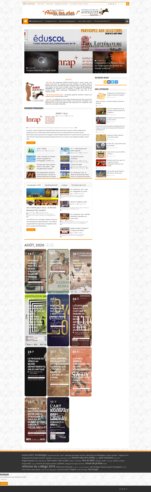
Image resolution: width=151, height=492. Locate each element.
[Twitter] (113, 4)
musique (98, 461)
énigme (73, 469)
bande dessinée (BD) (53, 455)
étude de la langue (82, 469)
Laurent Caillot (31, 212)
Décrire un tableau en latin (78, 202)
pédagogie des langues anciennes (74, 463)
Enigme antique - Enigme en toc (117, 455)
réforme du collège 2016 (38, 466)
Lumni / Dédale (41, 148)
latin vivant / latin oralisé (57, 461)
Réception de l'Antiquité (66, 223)
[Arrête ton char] (75, 11)
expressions (56, 458)
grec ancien (63, 458)
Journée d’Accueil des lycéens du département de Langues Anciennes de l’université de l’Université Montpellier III (110, 128)
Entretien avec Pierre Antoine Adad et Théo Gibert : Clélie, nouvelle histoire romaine (46, 166)
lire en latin (88, 460)
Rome (105, 463)
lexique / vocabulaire (75, 461)
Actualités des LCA (37, 21)
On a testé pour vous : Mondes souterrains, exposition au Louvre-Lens (80, 216)
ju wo (73, 193)
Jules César (117, 458)
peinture (116, 461)
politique (122, 461)
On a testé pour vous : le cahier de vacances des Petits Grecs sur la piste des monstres (80, 174)
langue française (28, 461)
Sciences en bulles (76, 164)
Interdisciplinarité (51, 185)
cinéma (62, 455)
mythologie (109, 461)
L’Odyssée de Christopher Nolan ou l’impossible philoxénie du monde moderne (110, 66)
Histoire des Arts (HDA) (83, 457)
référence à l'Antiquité (64, 467)
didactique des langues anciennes (75, 455)
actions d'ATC (28, 455)
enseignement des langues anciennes (33, 458)
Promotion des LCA (78, 185)
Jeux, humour (70, 127)
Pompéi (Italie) (26, 463)
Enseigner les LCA (51, 21)
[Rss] (109, 4)
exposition (49, 458)
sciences (75, 467)
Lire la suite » (31, 142)
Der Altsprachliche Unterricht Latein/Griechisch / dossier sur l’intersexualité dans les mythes (46, 174)
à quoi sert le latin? (63, 469)
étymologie (93, 469)
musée (104, 461)
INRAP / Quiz (67, 68)
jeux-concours (106, 457)
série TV (124, 467)
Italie (97, 458)
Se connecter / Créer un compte (79, 4)
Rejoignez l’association (61, 4)
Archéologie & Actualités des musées (56, 127)
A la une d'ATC (31, 127)
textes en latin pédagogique (48, 469)
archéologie (41, 455)
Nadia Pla (74, 204)
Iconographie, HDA (34, 185)
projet (33, 463)
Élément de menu (25, 21)
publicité (60, 464)
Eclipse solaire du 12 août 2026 (41, 70)
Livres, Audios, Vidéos (84, 21)
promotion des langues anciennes (46, 463)
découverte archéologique (95, 455)
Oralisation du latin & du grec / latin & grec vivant (74, 208)
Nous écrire (41, 4)
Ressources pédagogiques (67, 21)
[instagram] (115, 4)
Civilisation (82, 162)
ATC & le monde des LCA (101, 21)
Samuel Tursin (61, 116)
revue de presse (94, 463)
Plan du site (49, 4)
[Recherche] (127, 3)
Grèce (69, 458)
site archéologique (84, 467)
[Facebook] (111, 4)
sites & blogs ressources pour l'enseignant (106, 467)
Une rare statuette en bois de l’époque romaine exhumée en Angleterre (116, 110)
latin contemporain (40, 461)
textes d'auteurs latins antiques (31, 469)
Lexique (64, 185)
